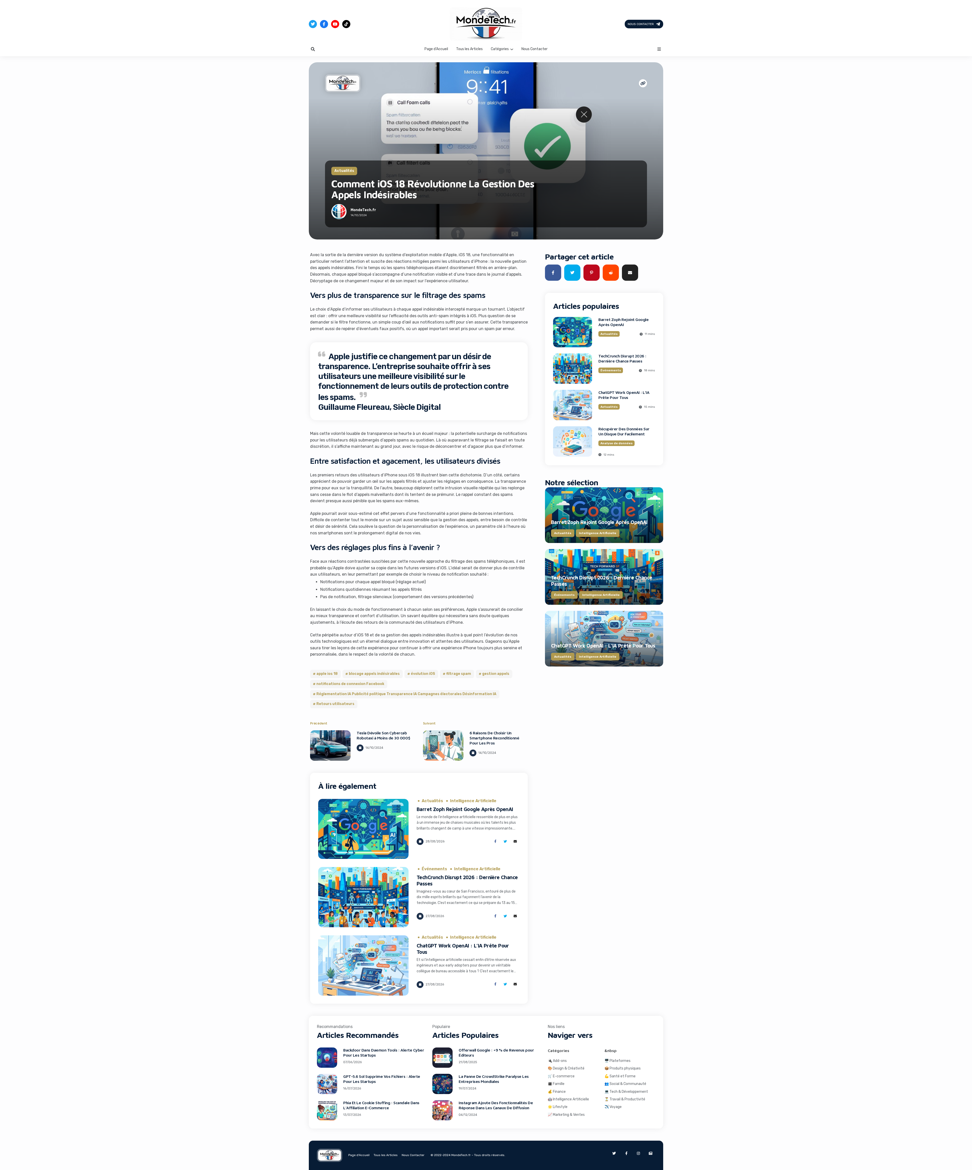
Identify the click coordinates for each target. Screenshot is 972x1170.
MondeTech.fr (363, 210)
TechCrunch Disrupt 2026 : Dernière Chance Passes (622, 358)
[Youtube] (335, 24)
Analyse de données (616, 443)
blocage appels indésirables (374, 674)
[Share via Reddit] (611, 273)
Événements (434, 869)
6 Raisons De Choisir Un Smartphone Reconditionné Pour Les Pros (494, 738)
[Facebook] (324, 24)
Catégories (500, 49)
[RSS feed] (650, 1153)
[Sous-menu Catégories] (512, 49)
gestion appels (495, 674)
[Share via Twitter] (505, 841)
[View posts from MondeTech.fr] (339, 212)
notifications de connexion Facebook (350, 684)
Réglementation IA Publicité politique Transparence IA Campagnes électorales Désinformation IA (406, 694)
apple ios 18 (327, 674)
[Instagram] (638, 1153)
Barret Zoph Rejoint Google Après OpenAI (465, 809)
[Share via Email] (515, 841)
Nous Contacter (641, 24)
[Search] (313, 49)
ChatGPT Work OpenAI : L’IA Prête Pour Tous (624, 395)
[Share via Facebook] (495, 841)
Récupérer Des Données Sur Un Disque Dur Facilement (624, 431)
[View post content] (330, 745)
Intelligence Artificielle (473, 801)
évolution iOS (423, 674)
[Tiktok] (346, 24)
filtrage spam (458, 674)
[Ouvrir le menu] (659, 49)
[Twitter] (313, 24)
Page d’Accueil (436, 49)
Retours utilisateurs (335, 704)
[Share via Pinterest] (591, 273)
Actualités (344, 171)
